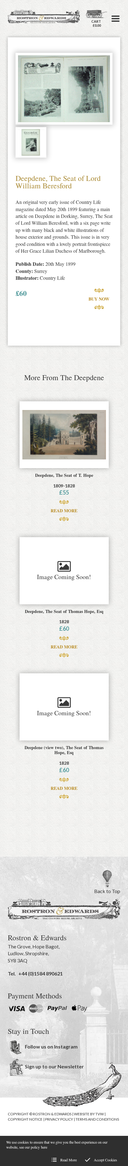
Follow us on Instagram (51, 1046)
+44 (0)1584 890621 (40, 973)
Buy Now (99, 299)
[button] (115, 18)
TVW (99, 1114)
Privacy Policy (59, 1119)
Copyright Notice (25, 1119)
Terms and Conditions (97, 1119)
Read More (64, 510)
